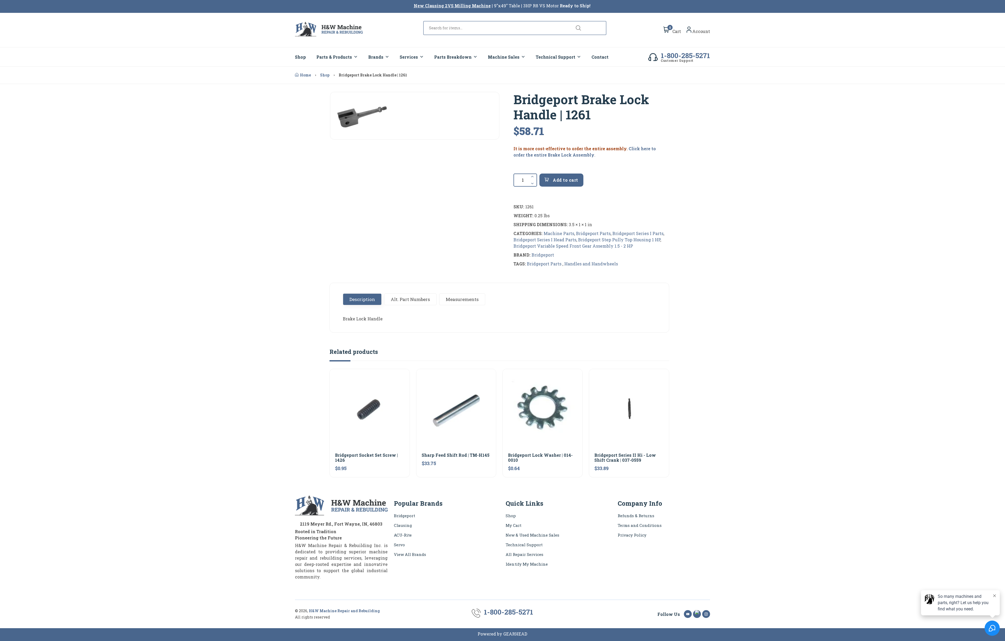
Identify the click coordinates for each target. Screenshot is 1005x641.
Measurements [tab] (462, 299)
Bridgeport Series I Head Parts (544, 239)
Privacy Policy (632, 535)
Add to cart (565, 180)
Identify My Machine (527, 564)
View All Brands (410, 554)
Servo (399, 544)
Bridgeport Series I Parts (637, 233)
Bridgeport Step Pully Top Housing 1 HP (619, 239)
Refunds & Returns (636, 515)
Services (409, 57)
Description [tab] (362, 299)
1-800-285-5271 (685, 55)
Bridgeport (543, 255)
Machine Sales (504, 57)
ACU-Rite (403, 535)
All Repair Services (524, 554)
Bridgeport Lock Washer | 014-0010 (540, 457)
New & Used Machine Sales (532, 535)
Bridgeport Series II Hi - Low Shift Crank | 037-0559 (625, 457)
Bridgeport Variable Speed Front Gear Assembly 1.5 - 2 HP (573, 246)
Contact (599, 57)
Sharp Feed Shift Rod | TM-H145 (455, 455)
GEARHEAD (515, 634)
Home (305, 75)
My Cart (513, 525)
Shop (300, 57)
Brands (375, 57)
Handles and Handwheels (591, 263)
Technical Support (555, 57)
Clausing (403, 525)
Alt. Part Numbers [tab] (410, 299)
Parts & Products (334, 57)
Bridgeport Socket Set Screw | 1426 (366, 457)
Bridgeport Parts (593, 233)
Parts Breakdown (453, 57)
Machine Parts (559, 233)
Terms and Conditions (640, 525)
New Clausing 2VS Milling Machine (452, 5)
